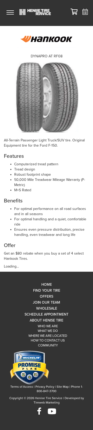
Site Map (63, 386)
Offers (46, 296)
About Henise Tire (46, 320)
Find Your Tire (46, 290)
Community (48, 345)
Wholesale (46, 308)
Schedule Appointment (46, 314)
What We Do (48, 331)
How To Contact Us (48, 340)
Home (46, 284)
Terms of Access (21, 386)
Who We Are (48, 326)
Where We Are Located (47, 336)
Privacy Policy (44, 386)
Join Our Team (46, 302)
